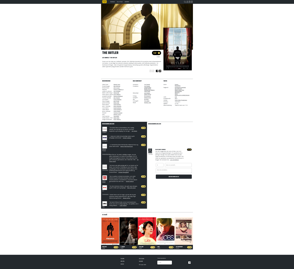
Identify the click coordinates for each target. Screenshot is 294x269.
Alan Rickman (117, 86)
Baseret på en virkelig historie (182, 95)
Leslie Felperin (123, 205)
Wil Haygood (147, 96)
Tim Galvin (146, 101)
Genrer (127, 1)
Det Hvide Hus (178, 88)
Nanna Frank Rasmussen (126, 146)
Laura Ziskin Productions (181, 100)
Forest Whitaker (117, 99)
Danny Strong (147, 94)
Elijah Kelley (116, 118)
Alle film (119, 1)
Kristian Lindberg (127, 138)
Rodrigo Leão (147, 102)
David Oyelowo (117, 108)
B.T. (103, 191)
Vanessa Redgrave (118, 96)
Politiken (104, 132)
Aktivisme (177, 92)
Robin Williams (117, 119)
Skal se (189, 2)
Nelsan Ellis (116, 93)
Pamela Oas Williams (149, 90)
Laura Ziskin (147, 91)
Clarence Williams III (118, 89)
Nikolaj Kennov (126, 198)
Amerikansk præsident (180, 87)
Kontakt (141, 261)
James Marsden (117, 106)
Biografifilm (178, 86)
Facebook (189, 262)
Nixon (176, 94)
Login (187, 2)
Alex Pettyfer (117, 98)
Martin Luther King (179, 90)
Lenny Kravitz (117, 111)
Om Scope (141, 258)
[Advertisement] (114, 73)
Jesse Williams (117, 94)
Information (105, 170)
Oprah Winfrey (117, 104)
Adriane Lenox (117, 114)
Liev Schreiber (117, 91)
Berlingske (104, 141)
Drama (176, 84)
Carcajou (150, 154)
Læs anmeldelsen (174, 160)
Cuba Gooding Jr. (118, 109)
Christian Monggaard (123, 172)
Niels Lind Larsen (131, 188)
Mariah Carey (117, 84)
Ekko (103, 207)
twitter (160, 71)
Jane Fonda (116, 101)
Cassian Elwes (147, 87)
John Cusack (117, 88)
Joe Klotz (146, 99)
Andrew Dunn (147, 97)
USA (176, 97)
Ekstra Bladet (104, 181)
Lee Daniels (147, 84)
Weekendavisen (106, 154)
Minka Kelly (116, 103)
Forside (112, 1)
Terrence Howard (118, 113)
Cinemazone (105, 194)
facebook (157, 71)
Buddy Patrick (147, 88)
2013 (176, 98)
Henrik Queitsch (130, 181)
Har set (192, 2)
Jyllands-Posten (104, 150)
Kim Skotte (134, 131)
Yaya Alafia (116, 116)
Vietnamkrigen (178, 91)
